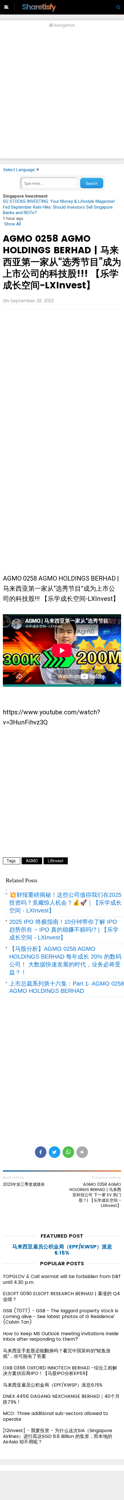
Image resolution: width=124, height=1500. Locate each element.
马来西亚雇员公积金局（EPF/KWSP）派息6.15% (62, 1250)
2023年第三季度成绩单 (24, 1184)
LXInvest (55, 861)
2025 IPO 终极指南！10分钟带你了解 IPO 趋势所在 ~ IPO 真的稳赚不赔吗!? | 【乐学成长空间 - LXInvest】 (64, 930)
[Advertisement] (62, 96)
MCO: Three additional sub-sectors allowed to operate (55, 1416)
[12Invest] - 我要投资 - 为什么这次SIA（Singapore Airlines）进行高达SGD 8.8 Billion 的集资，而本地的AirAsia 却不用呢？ (57, 1436)
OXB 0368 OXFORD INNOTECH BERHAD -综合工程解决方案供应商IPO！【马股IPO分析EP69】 (60, 1371)
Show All (12, 224)
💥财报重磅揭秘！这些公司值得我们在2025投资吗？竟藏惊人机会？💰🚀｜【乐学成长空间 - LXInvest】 (65, 903)
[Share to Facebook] (40, 1152)
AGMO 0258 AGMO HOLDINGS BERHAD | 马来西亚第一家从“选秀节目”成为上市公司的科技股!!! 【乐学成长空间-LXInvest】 (62, 262)
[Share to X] (54, 1152)
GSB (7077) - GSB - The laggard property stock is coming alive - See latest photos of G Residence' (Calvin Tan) (60, 1316)
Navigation (64, 25)
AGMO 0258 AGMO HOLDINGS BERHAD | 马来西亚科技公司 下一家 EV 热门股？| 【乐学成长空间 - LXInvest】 (95, 1195)
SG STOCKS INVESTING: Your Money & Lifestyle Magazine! (59, 201)
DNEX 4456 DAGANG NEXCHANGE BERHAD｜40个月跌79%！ (61, 1399)
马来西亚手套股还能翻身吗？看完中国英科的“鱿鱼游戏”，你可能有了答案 (56, 1353)
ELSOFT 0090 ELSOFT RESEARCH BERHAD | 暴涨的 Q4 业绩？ (61, 1296)
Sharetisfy (38, 6)
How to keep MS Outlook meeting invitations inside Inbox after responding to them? (61, 1336)
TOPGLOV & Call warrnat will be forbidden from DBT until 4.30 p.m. (62, 1279)
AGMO (32, 861)
